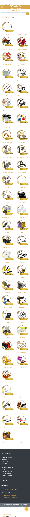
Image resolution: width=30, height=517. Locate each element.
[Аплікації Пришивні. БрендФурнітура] (7, 56)
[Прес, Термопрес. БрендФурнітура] (7, 300)
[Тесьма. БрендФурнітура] (7, 375)
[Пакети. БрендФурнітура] (7, 255)
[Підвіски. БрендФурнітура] (7, 285)
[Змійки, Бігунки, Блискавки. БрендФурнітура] (7, 165)
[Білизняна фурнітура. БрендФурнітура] (22, 73)
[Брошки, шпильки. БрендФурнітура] (7, 103)
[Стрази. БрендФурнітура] (22, 360)
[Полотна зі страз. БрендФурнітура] (22, 285)
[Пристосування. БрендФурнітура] (22, 300)
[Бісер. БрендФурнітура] (7, 88)
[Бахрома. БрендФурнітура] (7, 73)
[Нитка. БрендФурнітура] (22, 225)
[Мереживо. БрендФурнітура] (22, 195)
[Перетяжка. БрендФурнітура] (22, 255)
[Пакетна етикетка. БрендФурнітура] (7, 435)
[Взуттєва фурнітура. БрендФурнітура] (7, 240)
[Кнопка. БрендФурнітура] (7, 180)
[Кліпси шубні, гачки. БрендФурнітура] (22, 165)
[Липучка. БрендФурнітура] (22, 210)
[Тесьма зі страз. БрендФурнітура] (7, 390)
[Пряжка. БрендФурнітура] (22, 315)
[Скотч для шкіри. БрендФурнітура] (7, 360)
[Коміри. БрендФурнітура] (22, 103)
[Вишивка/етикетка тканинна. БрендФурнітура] (7, 118)
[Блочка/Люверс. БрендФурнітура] (22, 88)
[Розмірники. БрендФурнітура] (22, 330)
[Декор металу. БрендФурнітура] (22, 135)
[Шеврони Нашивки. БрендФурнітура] (22, 41)
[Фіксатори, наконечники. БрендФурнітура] (7, 405)
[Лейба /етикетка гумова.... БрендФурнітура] (7, 210)
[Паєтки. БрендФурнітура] (22, 240)
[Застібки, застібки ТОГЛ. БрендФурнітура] (22, 150)
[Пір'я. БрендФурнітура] (7, 270)
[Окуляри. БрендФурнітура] (22, 118)
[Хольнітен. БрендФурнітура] (22, 405)
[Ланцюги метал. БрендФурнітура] (7, 420)
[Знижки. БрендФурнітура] (7, 26)
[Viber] (16, 490)
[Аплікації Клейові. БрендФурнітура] (7, 41)
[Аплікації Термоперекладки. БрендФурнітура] (22, 56)
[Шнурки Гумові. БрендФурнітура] (22, 420)
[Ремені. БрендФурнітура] (22, 375)
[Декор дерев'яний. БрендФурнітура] (7, 135)
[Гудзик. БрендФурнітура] (7, 330)
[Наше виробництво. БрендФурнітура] (22, 26)
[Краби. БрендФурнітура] (7, 195)
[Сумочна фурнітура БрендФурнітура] (22, 345)
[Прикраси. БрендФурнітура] (22, 390)
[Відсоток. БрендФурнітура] (7, 315)
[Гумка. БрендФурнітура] (7, 345)
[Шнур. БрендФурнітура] (22, 435)
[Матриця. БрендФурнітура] (7, 225)
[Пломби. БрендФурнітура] (22, 270)
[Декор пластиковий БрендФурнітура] (7, 150)
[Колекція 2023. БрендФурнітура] (22, 180)
